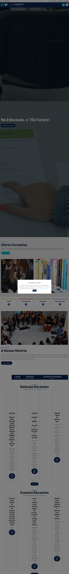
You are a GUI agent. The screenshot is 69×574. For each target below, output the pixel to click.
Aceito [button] (34, 290)
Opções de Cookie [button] (43, 288)
